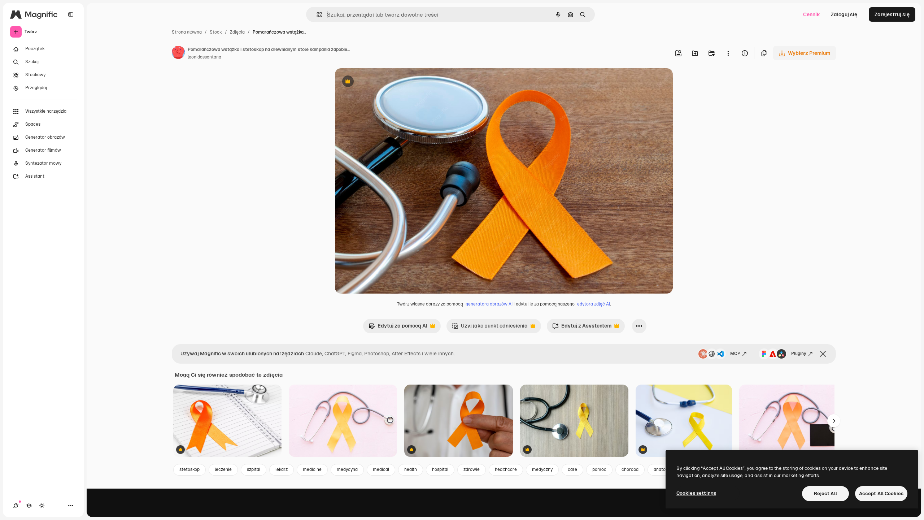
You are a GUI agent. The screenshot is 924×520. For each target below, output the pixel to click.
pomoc (599, 469)
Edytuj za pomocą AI (398, 327)
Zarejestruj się (892, 14)
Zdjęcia (237, 32)
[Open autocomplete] (316, 14)
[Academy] (29, 505)
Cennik (811, 14)
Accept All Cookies (881, 493)
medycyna (347, 469)
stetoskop (189, 469)
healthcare (506, 469)
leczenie (223, 469)
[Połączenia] (16, 505)
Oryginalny (384, 82)
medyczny (542, 469)
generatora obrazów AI (489, 304)
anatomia (663, 469)
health (410, 469)
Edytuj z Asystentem (581, 327)
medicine (312, 469)
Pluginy (798, 353)
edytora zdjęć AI (593, 304)
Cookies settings (696, 493)
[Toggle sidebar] (71, 14)
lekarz (281, 469)
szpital (253, 469)
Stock (216, 32)
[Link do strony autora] (178, 53)
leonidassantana (204, 57)
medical (381, 469)
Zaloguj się (844, 14)
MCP (735, 353)
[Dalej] (833, 421)
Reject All (825, 493)
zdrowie (471, 469)
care (572, 469)
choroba (630, 469)
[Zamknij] (823, 354)
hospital (440, 469)
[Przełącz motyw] (42, 505)
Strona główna (187, 32)
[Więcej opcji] (728, 53)
